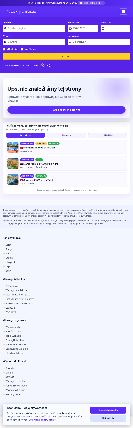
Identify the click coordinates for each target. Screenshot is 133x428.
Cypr (8, 266)
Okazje (9, 372)
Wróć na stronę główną (66, 109)
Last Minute (30, 49)
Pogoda (10, 368)
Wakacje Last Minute (17, 290)
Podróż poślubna (15, 331)
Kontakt (10, 376)
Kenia (8, 270)
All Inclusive (12, 49)
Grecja (9, 257)
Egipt (8, 244)
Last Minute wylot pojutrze (20, 298)
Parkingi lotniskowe (16, 340)
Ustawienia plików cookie (42, 419)
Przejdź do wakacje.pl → (91, 2)
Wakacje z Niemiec (16, 381)
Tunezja (10, 253)
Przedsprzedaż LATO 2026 (20, 303)
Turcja (9, 249)
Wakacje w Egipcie (15, 389)
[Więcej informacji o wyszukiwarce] (50, 65)
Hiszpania (11, 262)
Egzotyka (66, 135)
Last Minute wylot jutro (18, 294)
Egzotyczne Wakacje (17, 348)
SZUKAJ (66, 56)
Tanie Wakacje (13, 335)
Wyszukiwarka (13, 327)
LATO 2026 (108, 135)
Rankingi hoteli (13, 394)
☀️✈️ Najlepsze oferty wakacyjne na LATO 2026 (52, 3)
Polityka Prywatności (16, 385)
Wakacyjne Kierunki (16, 344)
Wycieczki (11, 311)
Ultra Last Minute (15, 353)
